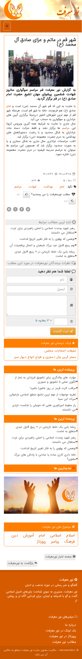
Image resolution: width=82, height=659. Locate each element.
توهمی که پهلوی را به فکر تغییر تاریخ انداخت (47, 239)
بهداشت (48, 187)
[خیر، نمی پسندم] (72, 201)
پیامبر (55, 542)
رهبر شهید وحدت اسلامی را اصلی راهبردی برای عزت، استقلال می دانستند (42, 230)
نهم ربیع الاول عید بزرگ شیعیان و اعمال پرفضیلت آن (42, 245)
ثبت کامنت (61, 331)
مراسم (66, 128)
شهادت (32, 187)
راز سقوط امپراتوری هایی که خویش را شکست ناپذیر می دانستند (44, 407)
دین (14, 535)
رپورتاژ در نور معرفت (62, 636)
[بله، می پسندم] (26, 194)
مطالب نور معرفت (64, 642)
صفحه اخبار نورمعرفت (59, 557)
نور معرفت (68, 14)
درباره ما (70, 624)
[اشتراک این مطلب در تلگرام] (28, 209)
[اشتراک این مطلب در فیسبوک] (21, 209)
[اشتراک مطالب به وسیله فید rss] (9, 209)
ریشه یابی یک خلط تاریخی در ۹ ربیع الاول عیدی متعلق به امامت (45, 254)
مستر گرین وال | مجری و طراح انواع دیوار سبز (45, 357)
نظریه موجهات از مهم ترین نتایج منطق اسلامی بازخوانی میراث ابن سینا (42, 397)
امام (8, 106)
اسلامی (55, 535)
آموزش (28, 535)
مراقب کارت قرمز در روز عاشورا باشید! (53, 388)
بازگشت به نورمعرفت (21, 563)
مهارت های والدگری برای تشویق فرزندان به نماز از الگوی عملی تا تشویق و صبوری (45, 379)
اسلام (70, 535)
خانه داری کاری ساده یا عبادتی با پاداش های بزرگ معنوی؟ (45, 457)
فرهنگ (69, 542)
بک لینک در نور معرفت (61, 630)
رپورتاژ (41, 542)
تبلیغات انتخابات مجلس (60, 350)
